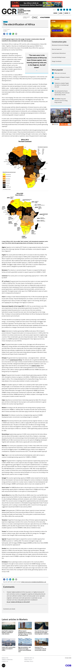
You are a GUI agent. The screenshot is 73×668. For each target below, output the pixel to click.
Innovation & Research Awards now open (62, 78)
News (55, 13)
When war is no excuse (60, 73)
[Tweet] (7, 34)
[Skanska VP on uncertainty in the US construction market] (41, 642)
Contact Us (5, 661)
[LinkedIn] (67, 10)
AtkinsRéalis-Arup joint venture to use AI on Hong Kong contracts (61, 100)
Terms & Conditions (7, 659)
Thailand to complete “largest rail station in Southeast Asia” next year (62, 85)
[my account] (58, 10)
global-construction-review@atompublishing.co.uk (33, 582)
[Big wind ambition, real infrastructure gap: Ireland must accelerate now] (25, 642)
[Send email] (16, 34)
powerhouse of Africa (16, 360)
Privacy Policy (28, 659)
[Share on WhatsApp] (13, 34)
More (66, 13)
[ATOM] (19, 665)
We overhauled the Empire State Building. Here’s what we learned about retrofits (62, 92)
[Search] (70, 10)
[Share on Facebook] (4, 34)
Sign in (54, 9)
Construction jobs (59, 42)
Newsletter (5, 658)
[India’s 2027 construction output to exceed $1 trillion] (8, 642)
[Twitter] (64, 10)
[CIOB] (53, 665)
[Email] (61, 10)
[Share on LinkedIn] (10, 34)
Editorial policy (28, 661)
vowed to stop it (35, 365)
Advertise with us (29, 658)
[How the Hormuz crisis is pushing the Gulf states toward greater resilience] (41, 626)
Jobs (60, 13)
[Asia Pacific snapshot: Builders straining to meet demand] (8, 626)
